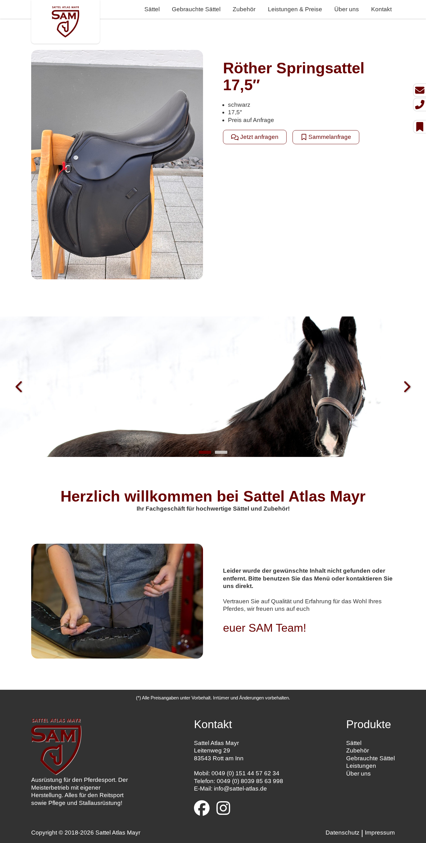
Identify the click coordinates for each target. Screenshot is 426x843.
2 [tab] (221, 452)
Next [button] (406, 387)
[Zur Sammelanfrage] (420, 126)
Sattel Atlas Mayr (117, 832)
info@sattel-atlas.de (240, 788)
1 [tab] (205, 452)
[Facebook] (202, 809)
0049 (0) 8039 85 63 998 (250, 781)
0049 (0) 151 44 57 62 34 (245, 773)
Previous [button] (19, 387)
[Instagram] (223, 809)
